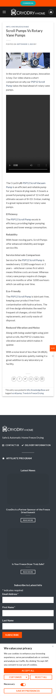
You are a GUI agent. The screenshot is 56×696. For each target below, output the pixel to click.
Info (8, 27)
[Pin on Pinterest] (36, 379)
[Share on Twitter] (25, 379)
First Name (8, 607)
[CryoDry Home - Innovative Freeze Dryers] (28, 12)
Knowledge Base (20, 27)
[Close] (53, 646)
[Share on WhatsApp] (13, 379)
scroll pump (17, 393)
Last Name (8, 620)
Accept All (28, 670)
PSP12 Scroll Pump (21, 219)
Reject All (41, 677)
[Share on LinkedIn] (42, 379)
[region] (28, 670)
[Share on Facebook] (19, 379)
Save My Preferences (28, 691)
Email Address (10, 594)
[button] (4, 12)
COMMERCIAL (28, 3)
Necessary (9, 684)
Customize (15, 677)
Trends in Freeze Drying (33, 393)
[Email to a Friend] (30, 379)
